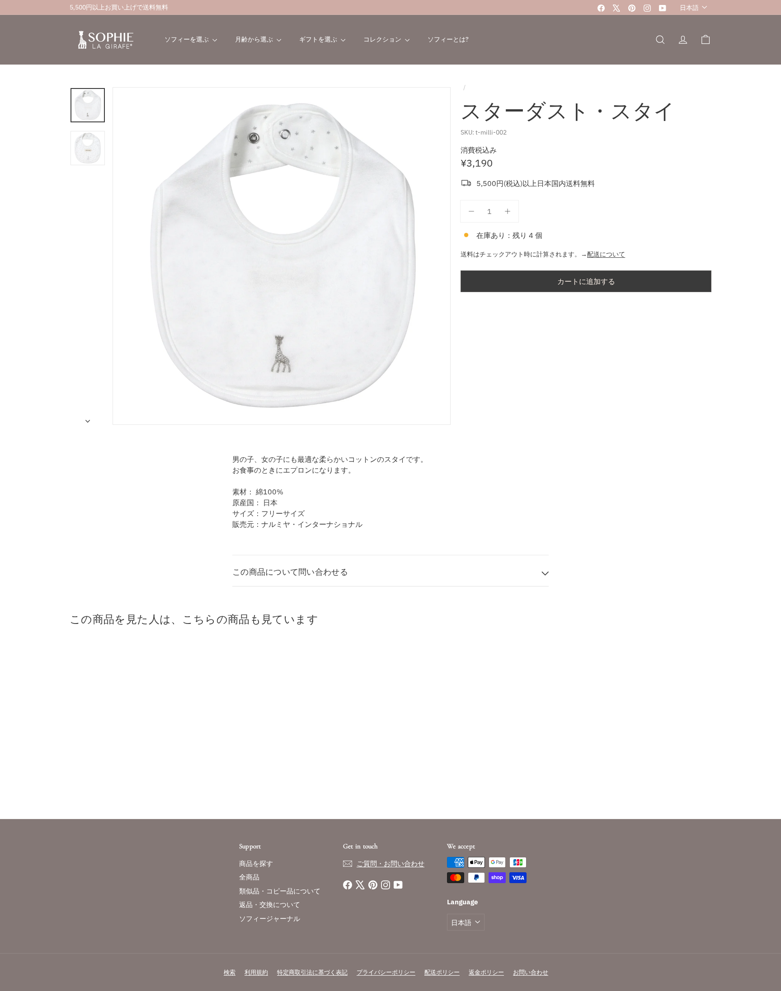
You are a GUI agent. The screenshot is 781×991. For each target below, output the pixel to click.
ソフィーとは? (448, 39)
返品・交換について (269, 904)
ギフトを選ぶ (319, 39)
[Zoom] (281, 256)
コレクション (383, 39)
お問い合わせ (530, 972)
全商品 (249, 877)
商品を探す (256, 863)
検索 (229, 972)
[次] (88, 418)
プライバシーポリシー (386, 972)
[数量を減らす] (471, 211)
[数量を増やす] (507, 211)
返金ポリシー (486, 972)
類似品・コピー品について (279, 891)
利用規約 (256, 972)
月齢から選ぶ (254, 39)
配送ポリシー (442, 972)
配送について (606, 254)
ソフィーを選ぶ (187, 39)
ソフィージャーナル (269, 918)
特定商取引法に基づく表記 (312, 972)
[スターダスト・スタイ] (119, 724)
